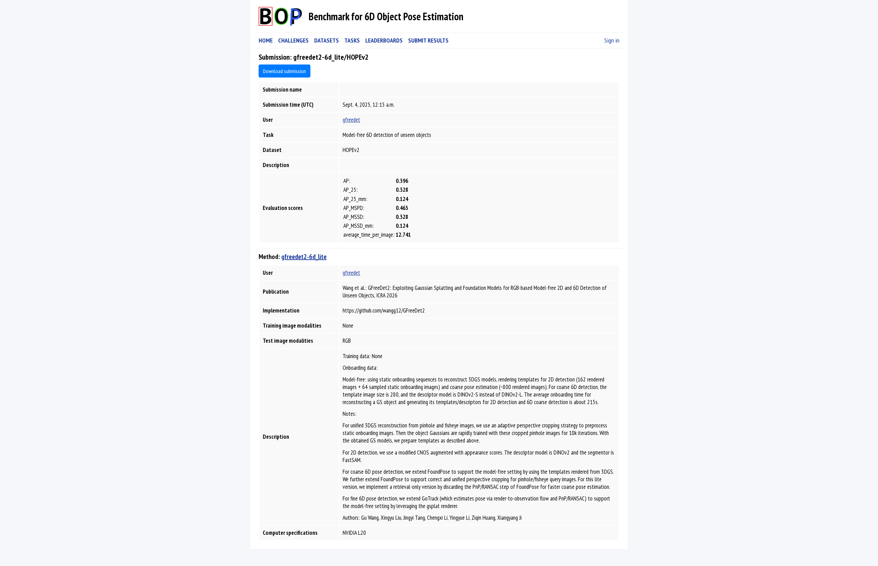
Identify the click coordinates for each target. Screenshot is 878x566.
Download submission (284, 71)
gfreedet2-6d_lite (304, 256)
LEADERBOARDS (384, 40)
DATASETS (326, 40)
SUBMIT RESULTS (428, 40)
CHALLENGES (293, 40)
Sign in (611, 40)
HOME (266, 40)
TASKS (352, 40)
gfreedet (351, 119)
